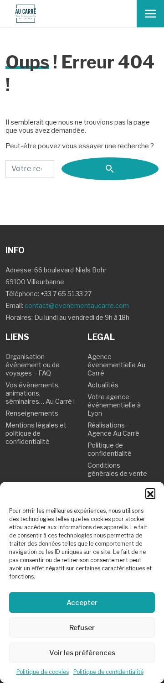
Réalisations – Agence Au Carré (113, 429)
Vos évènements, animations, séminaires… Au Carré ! (40, 393)
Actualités (102, 385)
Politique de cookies (42, 671)
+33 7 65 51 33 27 (66, 293)
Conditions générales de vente (117, 469)
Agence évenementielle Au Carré (116, 365)
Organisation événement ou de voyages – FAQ (32, 365)
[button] (150, 493)
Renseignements (31, 413)
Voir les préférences (82, 653)
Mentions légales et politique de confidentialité (36, 433)
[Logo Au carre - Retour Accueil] (25, 13)
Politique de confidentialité (108, 671)
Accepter (82, 603)
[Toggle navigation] (150, 13)
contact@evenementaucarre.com (77, 305)
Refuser (82, 628)
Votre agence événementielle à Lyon (114, 405)
